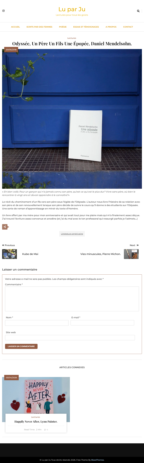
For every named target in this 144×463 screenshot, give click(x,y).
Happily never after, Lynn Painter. (35, 421)
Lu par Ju (72, 9)
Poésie (63, 27)
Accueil (15, 27)
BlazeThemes (97, 460)
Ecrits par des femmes (39, 27)
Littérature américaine (72, 234)
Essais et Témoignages (86, 27)
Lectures (71, 38)
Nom (9, 317)
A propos (111, 27)
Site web (11, 332)
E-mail (75, 317)
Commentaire (14, 284)
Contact (128, 27)
